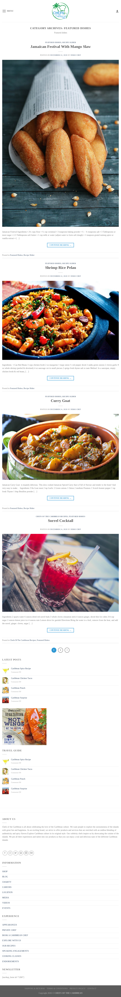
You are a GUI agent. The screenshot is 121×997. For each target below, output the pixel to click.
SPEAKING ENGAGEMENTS (15, 951)
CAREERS (7, 887)
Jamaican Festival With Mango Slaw (60, 46)
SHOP (5, 871)
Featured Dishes (53, 42)
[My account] (117, 11)
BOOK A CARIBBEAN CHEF (15, 935)
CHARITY (6, 882)
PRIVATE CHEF (9, 930)
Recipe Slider (69, 42)
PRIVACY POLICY (78, 989)
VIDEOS (6, 903)
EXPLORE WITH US (11, 940)
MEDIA (5, 898)
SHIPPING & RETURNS (35, 989)
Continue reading (61, 245)
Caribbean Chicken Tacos (21, 678)
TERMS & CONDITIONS (57, 989)
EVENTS (6, 908)
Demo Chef (76, 55)
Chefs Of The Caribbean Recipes (52, 516)
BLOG (5, 877)
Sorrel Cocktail (60, 521)
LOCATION (7, 892)
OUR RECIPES (8, 946)
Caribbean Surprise (19, 698)
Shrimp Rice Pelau (60, 267)
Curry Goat (60, 401)
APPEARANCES (9, 925)
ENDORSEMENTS (10, 961)
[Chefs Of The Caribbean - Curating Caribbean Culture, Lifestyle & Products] (60, 11)
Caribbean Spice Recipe (21, 668)
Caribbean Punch (18, 688)
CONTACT (92, 989)
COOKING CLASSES (11, 956)
